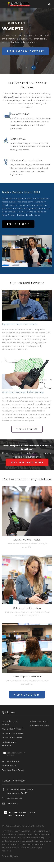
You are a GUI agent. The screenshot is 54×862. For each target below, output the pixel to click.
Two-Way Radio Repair (13, 770)
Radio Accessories (38, 721)
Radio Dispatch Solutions (27, 676)
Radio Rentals (18, 138)
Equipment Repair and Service (19, 323)
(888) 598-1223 (14, 798)
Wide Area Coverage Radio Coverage (23, 392)
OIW (16, 856)
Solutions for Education (27, 608)
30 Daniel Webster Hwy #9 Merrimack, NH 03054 (20, 791)
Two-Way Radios (19, 113)
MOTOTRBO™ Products (13, 729)
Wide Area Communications (26, 160)
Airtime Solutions (10, 761)
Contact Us (12, 804)
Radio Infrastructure (39, 726)
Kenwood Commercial (13, 733)
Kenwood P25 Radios (12, 738)
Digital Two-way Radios (27, 539)
